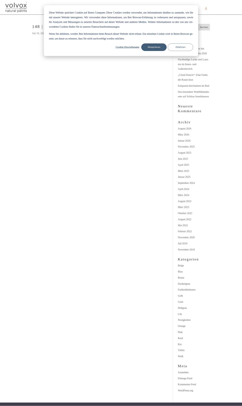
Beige (181, 265)
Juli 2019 (182, 243)
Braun (181, 277)
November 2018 (186, 249)
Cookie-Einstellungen (127, 47)
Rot (180, 344)
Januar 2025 (184, 176)
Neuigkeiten (184, 320)
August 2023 (184, 201)
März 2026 (183, 134)
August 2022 (184, 219)
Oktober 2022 (185, 213)
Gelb (180, 295)
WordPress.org (185, 390)
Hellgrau (182, 308)
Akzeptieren (154, 47)
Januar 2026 (184, 140)
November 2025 (186, 146)
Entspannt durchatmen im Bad (193, 85)
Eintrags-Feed (185, 378)
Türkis (181, 350)
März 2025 (183, 171)
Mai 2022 (183, 225)
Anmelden (183, 372)
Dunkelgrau (184, 283)
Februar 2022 (185, 231)
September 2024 (186, 183)
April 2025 (183, 164)
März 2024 (183, 195)
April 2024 (183, 189)
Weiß (180, 356)
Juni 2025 (183, 158)
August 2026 (184, 128)
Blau (180, 271)
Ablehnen (180, 47)
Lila (180, 314)
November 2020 (186, 237)
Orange (182, 326)
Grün (180, 301)
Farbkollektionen (186, 289)
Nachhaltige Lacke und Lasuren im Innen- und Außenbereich (193, 64)
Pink (180, 332)
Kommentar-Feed (187, 384)
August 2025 (184, 152)
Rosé (180, 338)
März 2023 (183, 207)
